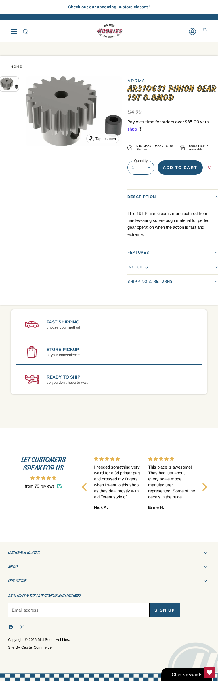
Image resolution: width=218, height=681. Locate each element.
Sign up (164, 610)
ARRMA (136, 80)
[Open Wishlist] (209, 672)
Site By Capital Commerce (30, 647)
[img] (43, 477)
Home (16, 66)
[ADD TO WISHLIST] (210, 167)
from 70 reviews (40, 486)
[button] (172, 196)
